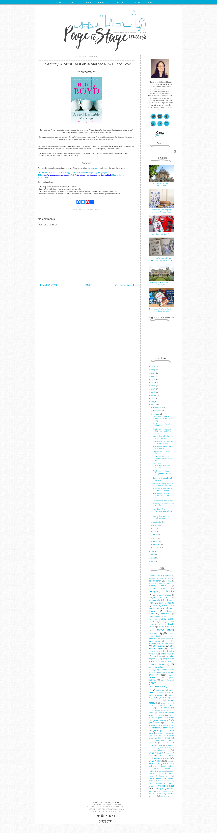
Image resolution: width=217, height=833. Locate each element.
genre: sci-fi (154, 723)
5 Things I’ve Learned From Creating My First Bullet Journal (161, 259)
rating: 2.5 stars (163, 750)
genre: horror (166, 703)
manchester (153, 743)
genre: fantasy (164, 697)
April (155, 538)
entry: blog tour (166, 626)
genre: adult (157, 664)
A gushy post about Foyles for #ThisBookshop (162, 489)
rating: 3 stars (155, 753)
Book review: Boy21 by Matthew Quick (161, 517)
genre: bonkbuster (158, 672)
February (157, 544)
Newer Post (49, 285)
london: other (167, 740)
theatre (169, 771)
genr (162, 661)
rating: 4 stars (166, 755)
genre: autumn (168, 670)
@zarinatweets (93, 168)
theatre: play (159, 789)
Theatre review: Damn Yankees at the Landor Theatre (162, 473)
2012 (153, 555)
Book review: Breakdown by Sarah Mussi (163, 447)
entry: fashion (154, 641)
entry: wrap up (167, 654)
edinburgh (168, 616)
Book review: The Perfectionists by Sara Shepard (162, 466)
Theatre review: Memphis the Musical (162, 425)
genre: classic (166, 680)
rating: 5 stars (155, 761)
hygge (160, 733)
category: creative (164, 595)
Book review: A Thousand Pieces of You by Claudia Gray (163, 419)
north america (164, 743)
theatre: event (164, 776)
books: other (155, 580)
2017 (153, 395)
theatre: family (155, 778)
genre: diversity (165, 692)
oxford (169, 745)
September (157, 522)
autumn (168, 576)
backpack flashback (156, 578)
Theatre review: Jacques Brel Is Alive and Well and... (162, 431)
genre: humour (155, 705)
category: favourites (158, 597)
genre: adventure (156, 667)
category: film (154, 600)
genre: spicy (162, 725)
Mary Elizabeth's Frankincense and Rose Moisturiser (162, 511)
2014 (153, 405)
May (155, 535)
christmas (165, 614)
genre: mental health (166, 713)
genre (169, 661)
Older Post (124, 285)
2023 (153, 376)
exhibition (157, 656)
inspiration (168, 733)
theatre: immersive (165, 781)
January (156, 548)
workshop (163, 796)
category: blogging (158, 588)
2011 (153, 558)
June (155, 532)
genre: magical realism (157, 710)
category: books (83, 210)
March (155, 541)
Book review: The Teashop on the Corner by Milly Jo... (162, 495)
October (156, 414)
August (156, 525)
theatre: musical (166, 786)
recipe (170, 761)
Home (87, 285)
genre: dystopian (156, 695)
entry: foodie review (165, 644)
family (155, 661)
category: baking (165, 583)
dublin (158, 616)
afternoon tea (154, 576)
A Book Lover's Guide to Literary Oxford (161, 184)
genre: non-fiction (166, 718)
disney (151, 616)
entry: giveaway (95, 210)
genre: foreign (155, 700)
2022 (153, 379)
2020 (153, 386)
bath (169, 578)
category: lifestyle (166, 603)
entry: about (153, 619)
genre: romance (160, 720)
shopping (167, 768)
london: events (164, 738)
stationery (152, 771)
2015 (153, 402)
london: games (154, 740)
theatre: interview (155, 783)
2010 (153, 561)
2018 (153, 392)
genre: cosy (160, 690)
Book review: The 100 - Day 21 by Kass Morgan (163, 442)
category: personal (155, 608)
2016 (153, 398)
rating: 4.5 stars (161, 758)
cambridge (152, 583)
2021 (153, 382)
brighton (169, 581)
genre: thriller (168, 728)
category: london (161, 605)
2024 (153, 373)
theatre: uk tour (155, 794)
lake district (162, 735)
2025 (153, 370)
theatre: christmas (156, 773)
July (155, 528)
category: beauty (157, 586)
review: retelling (155, 764)
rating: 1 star (159, 748)
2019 (153, 389)
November (157, 411)
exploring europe (166, 659)
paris (150, 748)
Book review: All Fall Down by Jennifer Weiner (163, 437)
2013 (153, 552)
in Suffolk (161, 285)
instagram (152, 735)
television (161, 771)
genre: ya (157, 730)
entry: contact (166, 639)
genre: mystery (157, 715)
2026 (153, 366)
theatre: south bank (164, 791)
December (157, 408)
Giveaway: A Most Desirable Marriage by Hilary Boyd (163, 484)
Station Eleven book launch (163, 501)
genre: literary (163, 708)
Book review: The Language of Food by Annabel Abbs (161, 211)
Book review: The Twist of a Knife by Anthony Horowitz (161, 310)
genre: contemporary (158, 684)
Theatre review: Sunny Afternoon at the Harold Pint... (162, 459)
